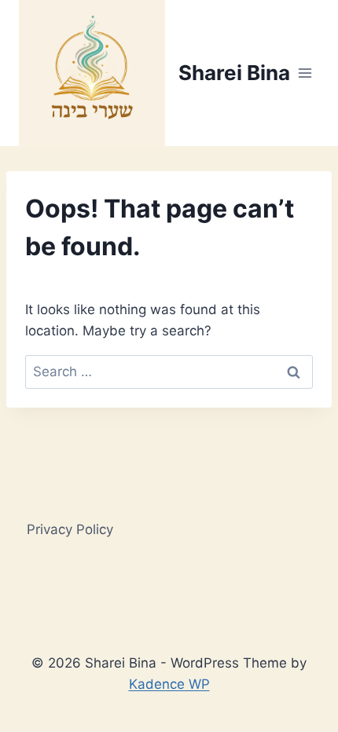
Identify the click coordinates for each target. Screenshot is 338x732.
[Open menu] (304, 72)
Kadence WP (169, 684)
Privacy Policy (70, 529)
